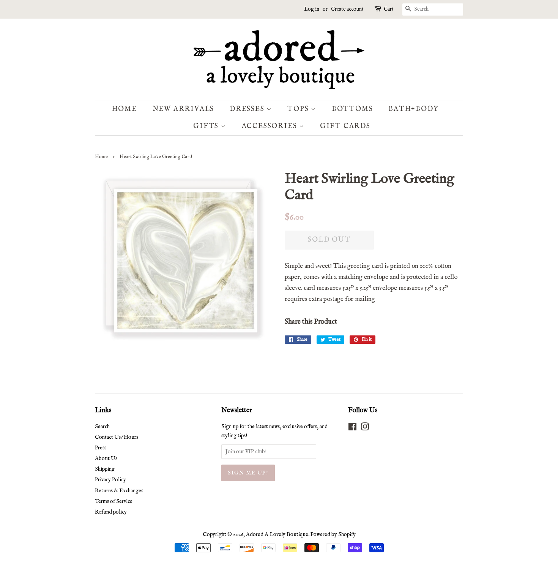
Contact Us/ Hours (116, 437)
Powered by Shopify (333, 534)
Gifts (207, 126)
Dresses (248, 109)
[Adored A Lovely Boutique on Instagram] (365, 428)
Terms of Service (113, 501)
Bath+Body (413, 109)
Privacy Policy (110, 479)
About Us (106, 458)
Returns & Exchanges (119, 490)
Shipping (105, 469)
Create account (347, 9)
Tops (299, 109)
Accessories (270, 126)
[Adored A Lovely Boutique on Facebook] (352, 428)
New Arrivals (183, 109)
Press (100, 447)
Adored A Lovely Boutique (277, 534)
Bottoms (352, 109)
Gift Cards (345, 126)
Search (102, 426)
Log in (311, 9)
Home (124, 109)
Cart (389, 9)
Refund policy (111, 512)
